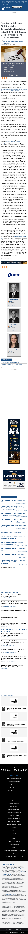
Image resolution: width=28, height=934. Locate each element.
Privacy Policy (23, 868)
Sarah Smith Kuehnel (6, 597)
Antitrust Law (14, 797)
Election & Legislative (14, 815)
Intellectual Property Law (14, 841)
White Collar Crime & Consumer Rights (14, 856)
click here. (22, 924)
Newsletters (14, 784)
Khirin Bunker (12, 645)
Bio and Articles (11, 305)
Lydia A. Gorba (5, 619)
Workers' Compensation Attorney (10, 362)
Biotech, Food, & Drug (14, 803)
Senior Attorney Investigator (9, 366)
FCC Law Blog (6, 43)
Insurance (14, 838)
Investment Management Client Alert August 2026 (14, 610)
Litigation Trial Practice (8, 67)
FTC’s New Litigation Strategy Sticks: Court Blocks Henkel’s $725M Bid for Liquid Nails (12, 650)
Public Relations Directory (14, 790)
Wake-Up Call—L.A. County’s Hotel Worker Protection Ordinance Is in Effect (12, 634)
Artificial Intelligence (14, 794)
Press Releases (14, 787)
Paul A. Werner (15, 40)
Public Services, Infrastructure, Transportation (14, 850)
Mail (12, 75)
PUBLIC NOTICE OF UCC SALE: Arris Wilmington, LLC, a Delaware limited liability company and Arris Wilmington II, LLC (14, 562)
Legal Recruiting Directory (14, 781)
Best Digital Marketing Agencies (14, 778)
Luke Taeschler (13, 652)
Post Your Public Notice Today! (9, 497)
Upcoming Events (7, 695)
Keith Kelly (4, 668)
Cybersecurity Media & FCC (14, 812)
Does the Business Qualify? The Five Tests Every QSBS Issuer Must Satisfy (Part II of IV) (13, 624)
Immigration (14, 833)
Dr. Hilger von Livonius (14, 611)
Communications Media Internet (10, 65)
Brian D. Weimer (7, 40)
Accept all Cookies (6, 7)
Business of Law (14, 806)
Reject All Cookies (17, 7)
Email (10, 301)
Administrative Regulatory (9, 69)
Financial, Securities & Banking (14, 824)
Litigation (14, 847)
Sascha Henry (5, 645)
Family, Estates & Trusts (14, 821)
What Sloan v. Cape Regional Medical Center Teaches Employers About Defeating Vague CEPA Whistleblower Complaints (14, 603)
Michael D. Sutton (12, 661)
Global (14, 827)
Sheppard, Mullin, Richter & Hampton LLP (15, 41)
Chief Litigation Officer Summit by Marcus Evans (16, 725)
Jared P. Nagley (5, 652)
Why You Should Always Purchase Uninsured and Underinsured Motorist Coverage (14, 616)
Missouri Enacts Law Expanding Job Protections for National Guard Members (13, 595)
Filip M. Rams (5, 626)
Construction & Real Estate (14, 809)
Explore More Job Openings (7, 367)
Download (15, 75)
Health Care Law (14, 830)
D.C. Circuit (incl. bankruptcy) (9, 71)
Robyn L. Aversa (5, 606)
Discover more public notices (7, 567)
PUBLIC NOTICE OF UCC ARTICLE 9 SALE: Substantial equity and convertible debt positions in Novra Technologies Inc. (13, 508)
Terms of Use (15, 868)
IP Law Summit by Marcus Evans (15, 741)
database (23, 871)
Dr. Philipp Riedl (5, 611)
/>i (17, 75)
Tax (14, 853)
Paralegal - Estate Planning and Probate (12, 364)
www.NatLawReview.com (7, 874)
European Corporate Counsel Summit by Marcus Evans (17, 756)
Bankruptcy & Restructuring (14, 800)
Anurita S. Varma (5, 636)
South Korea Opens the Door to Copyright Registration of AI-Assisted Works (12, 666)
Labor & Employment (14, 844)
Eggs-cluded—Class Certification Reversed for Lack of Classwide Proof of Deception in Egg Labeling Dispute (13, 642)
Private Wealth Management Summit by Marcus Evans (16, 709)
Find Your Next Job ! (6, 359)
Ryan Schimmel (13, 606)
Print (10, 75)
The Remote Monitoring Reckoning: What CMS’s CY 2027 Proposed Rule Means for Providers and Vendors (13, 658)
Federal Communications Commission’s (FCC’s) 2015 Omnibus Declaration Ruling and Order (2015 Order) (14, 89)
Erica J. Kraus (5, 661)
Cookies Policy (4, 4)
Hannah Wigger (14, 349)
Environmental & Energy (14, 818)
